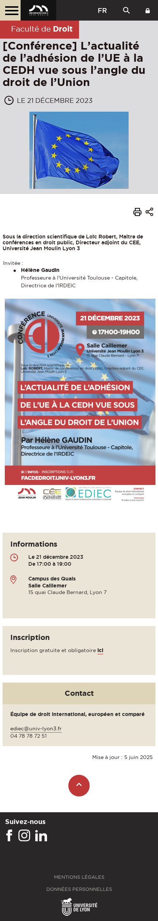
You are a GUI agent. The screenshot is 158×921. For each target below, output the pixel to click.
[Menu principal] (10, 10)
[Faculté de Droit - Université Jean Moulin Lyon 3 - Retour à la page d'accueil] (38, 10)
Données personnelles (79, 889)
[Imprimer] (137, 213)
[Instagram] (24, 836)
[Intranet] (147, 10)
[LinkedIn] (41, 836)
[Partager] (149, 212)
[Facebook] (9, 836)
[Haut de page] (79, 785)
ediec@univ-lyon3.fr (36, 728)
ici (100, 650)
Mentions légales (79, 877)
